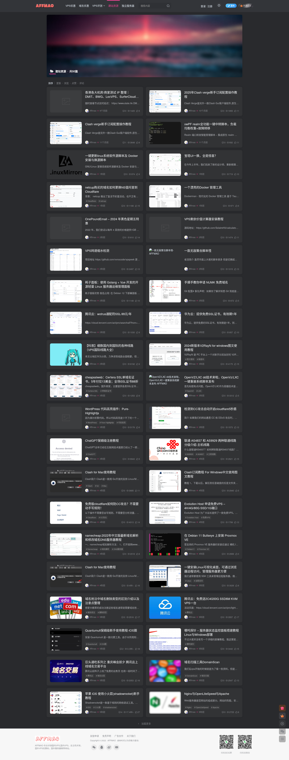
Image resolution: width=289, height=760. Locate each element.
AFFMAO (112, 740)
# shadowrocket (109, 707)
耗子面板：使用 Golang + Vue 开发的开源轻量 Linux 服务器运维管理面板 (111, 284)
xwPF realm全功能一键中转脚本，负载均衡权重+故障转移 (210, 126)
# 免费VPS (205, 517)
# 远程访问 (198, 580)
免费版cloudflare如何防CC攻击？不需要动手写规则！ (112, 505)
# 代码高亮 (121, 422)
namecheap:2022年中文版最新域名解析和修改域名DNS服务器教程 (111, 537)
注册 (209, 6)
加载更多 (146, 723)
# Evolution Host (192, 517)
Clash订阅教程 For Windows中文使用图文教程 (210, 474)
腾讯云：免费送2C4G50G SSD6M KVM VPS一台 (210, 600)
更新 (58, 83)
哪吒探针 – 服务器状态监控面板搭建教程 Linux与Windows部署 (211, 632)
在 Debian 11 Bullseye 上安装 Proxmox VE (210, 537)
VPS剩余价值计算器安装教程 (203, 219)
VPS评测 (97, 5)
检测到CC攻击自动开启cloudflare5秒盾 (210, 409)
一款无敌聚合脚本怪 (197, 250)
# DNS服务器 (117, 549)
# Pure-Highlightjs (107, 422)
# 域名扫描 (204, 675)
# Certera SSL (92, 390)
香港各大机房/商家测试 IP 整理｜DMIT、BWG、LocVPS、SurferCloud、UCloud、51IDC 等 (112, 96)
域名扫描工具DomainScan (202, 662)
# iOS (88, 707)
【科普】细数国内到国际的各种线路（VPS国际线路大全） (109, 347)
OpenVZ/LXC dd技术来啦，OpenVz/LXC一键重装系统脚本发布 (211, 379)
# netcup (102, 201)
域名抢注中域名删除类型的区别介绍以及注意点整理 (112, 600)
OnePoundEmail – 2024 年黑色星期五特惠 (112, 221)
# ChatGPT (90, 454)
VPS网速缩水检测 (97, 250)
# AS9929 (189, 454)
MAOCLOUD (124, 740)
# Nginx (188, 707)
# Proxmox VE (203, 549)
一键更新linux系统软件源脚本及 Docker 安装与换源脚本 (111, 157)
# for (97, 485)
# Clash (89, 485)
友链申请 (94, 735)
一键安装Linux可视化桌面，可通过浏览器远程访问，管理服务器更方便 (210, 569)
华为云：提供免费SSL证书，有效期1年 (210, 314)
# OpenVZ (189, 390)
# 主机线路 (211, 454)
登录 (203, 6)
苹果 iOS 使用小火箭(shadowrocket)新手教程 (112, 695)
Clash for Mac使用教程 (100, 472)
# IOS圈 (103, 644)
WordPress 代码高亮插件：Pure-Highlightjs (107, 411)
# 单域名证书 (106, 390)
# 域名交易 (100, 675)
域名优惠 (84, 5)
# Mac (104, 485)
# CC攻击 (103, 517)
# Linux (188, 580)
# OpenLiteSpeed (201, 707)
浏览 (66, 83)
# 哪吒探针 (189, 644)
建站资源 (113, 5)
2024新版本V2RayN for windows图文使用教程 (210, 347)
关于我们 (131, 735)
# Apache (215, 707)
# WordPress (91, 422)
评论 (81, 83)
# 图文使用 (189, 359)
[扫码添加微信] (282, 731)
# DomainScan (191, 675)
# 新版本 (200, 359)
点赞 (74, 83)
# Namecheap (92, 549)
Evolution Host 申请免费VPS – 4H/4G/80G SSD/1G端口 (204, 505)
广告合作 (119, 735)
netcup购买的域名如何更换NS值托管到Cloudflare (111, 189)
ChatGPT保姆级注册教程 (102, 440)
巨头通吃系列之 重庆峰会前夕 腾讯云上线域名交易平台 (111, 664)
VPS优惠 (71, 5)
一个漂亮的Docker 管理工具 (203, 187)
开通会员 (247, 5)
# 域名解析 (104, 549)
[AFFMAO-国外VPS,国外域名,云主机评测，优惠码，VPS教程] (45, 5)
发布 (233, 5)
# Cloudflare (91, 201)
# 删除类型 (102, 612)
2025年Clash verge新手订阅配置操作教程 (210, 94)
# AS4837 (200, 454)
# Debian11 (190, 549)
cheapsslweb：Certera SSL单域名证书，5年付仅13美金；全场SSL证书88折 (111, 379)
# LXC (199, 390)
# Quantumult (91, 644)
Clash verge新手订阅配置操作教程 (108, 124)
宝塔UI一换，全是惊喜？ (200, 155)
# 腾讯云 (188, 612)
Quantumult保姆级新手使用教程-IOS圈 (111, 630)
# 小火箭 (97, 707)
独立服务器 (128, 5)
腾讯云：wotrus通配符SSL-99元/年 (108, 314)
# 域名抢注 (90, 612)
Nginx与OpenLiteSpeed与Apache (206, 693)
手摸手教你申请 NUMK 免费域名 (206, 282)
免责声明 (106, 735)
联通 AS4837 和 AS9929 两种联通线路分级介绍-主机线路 (210, 442)
